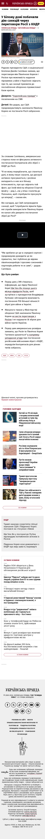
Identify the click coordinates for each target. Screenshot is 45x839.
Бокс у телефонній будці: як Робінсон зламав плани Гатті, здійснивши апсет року (22, 623)
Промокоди (22, 734)
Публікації (14, 9)
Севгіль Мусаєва (30, 812)
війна (12, 355)
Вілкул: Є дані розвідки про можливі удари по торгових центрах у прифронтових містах (22, 635)
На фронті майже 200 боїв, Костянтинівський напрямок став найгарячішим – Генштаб (21, 646)
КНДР (4, 355)
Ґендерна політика (28, 725)
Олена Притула (31, 814)
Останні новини (11, 560)
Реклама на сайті (19, 720)
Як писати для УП (16, 731)
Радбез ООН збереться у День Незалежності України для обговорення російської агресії (20, 568)
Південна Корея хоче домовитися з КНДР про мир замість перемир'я (21, 545)
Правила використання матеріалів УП (22, 722)
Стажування (30, 731)
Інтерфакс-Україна (34, 773)
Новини (5, 9)
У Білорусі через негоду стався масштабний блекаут (19, 589)
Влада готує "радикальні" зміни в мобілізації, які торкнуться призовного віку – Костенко (20, 611)
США (19, 355)
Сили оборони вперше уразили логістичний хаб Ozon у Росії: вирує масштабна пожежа (30, 436)
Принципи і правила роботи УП (22, 728)
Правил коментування (11, 400)
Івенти (30, 720)
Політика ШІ (13, 725)
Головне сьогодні (12, 409)
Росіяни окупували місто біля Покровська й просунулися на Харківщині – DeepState (30, 450)
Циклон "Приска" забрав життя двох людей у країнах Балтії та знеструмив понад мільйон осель (22, 579)
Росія (26, 355)
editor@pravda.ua (28, 816)
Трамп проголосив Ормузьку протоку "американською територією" (28, 480)
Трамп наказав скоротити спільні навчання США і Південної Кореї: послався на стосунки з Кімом (20, 526)
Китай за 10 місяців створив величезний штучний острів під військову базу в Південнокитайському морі (30, 419)
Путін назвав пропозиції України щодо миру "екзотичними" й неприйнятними (28, 465)
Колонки (24, 9)
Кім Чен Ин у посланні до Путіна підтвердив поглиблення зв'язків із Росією (21, 536)
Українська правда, (9, 28)
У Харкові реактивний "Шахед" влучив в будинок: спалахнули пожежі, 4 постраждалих (22, 600)
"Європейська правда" (26, 28)
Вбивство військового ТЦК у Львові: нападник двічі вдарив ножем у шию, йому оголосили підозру (30, 495)
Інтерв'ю (33, 9)
